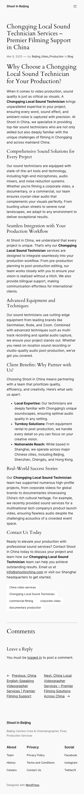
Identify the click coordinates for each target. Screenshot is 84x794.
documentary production (25, 607)
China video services (22, 587)
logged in (34, 658)
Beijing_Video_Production (47, 56)
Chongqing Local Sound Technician (32, 594)
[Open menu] (75, 6)
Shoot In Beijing (18, 6)
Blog (70, 56)
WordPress (32, 785)
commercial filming (21, 600)
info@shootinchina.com (25, 572)
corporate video (50, 600)
